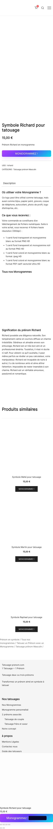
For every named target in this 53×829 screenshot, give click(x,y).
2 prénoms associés (11, 714)
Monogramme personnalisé (15, 709)
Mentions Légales (10, 741)
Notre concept (9, 728)
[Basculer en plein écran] (4, 824)
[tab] (26, 183)
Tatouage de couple (14, 719)
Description (9, 183)
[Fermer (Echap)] (9, 824)
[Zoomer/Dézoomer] (1, 824)
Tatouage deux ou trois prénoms (18, 675)
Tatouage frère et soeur (16, 724)
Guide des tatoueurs (12, 751)
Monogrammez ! (26, 153)
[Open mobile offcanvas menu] (49, 8)
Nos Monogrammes (11, 705)
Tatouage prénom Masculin (24, 169)
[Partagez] (6, 824)
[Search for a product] (42, 7)
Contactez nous (9, 746)
